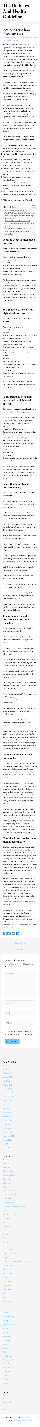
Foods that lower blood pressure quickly (17, 221)
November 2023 (8, 1097)
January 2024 (7, 1089)
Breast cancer (7, 1171)
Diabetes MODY (9, 1199)
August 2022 (7, 1140)
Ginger (5, 1257)
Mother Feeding (8, 1316)
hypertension (32, 38)
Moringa (6, 1313)
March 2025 (7, 1069)
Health (5, 1269)
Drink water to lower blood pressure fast (18, 228)
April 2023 (6, 1108)
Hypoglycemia (8, 1285)
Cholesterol (7, 1179)
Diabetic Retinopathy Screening (14, 1206)
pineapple (6, 1332)
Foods (5, 1238)
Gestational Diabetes (10, 1254)
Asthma (5, 1159)
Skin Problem (7, 1356)
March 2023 (7, 1112)
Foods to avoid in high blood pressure (17, 210)
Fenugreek (6, 1226)
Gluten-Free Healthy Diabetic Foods (15, 1261)
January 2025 (7, 1077)
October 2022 (7, 1132)
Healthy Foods (8, 1273)
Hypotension (7, 1289)
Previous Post (20, 943)
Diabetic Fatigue (8, 1202)
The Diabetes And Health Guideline (16, 11)
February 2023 (8, 1116)
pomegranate (7, 1336)
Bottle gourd (7, 1167)
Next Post (20, 949)
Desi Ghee (6, 1183)
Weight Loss (7, 1383)
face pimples (7, 1218)
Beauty (5, 1163)
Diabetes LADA (8, 1191)
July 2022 (6, 1144)
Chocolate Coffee (9, 1175)
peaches (5, 1328)
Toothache (6, 1371)
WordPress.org (8, 1410)
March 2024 (7, 1081)
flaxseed (5, 1234)
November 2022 (8, 1128)
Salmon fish (7, 1348)
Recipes (5, 1344)
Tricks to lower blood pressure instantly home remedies (19, 224)
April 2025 (6, 1065)
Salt (4, 1352)
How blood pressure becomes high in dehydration (17, 232)
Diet (4, 1210)
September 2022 (8, 1136)
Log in (5, 1398)
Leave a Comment (9, 38)
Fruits (5, 1246)
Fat (4, 1222)
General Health (22, 38)
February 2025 (8, 1073)
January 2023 (7, 1120)
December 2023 (8, 1093)
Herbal (5, 1277)
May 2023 (6, 1104)
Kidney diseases (8, 1301)
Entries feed (7, 1402)
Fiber (4, 1230)
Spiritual (6, 1364)
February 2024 (8, 1085)
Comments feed (8, 1406)
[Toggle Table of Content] (32, 207)
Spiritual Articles (9, 1368)
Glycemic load (8, 1265)
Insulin (5, 1293)
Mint (4, 1309)
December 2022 (8, 1124)
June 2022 (6, 1148)
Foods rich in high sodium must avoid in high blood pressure (19, 216)
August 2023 (7, 1100)
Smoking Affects (8, 1360)
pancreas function (9, 1324)
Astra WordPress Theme (24, 1420)
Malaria (5, 1305)
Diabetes (6, 1187)
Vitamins (6, 1375)
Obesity (5, 1320)
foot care (6, 1242)
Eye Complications (9, 1214)
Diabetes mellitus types (11, 1195)
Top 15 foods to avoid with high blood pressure (20, 213)
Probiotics (6, 1340)
